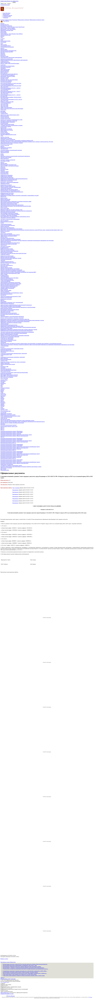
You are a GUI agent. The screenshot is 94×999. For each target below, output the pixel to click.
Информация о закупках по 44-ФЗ (8, 414)
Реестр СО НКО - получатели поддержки (10, 165)
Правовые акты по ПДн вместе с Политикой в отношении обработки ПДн (17, 140)
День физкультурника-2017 (6, 92)
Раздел (9, 3)
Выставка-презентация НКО (7, 51)
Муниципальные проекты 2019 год (8, 458)
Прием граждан (4, 198)
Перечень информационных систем (8, 134)
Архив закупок (4, 418)
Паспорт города (4, 237)
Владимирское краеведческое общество (9, 74)
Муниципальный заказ (5, 411)
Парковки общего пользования (7, 288)
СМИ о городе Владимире (6, 107)
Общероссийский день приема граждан (9, 189)
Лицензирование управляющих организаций (10, 282)
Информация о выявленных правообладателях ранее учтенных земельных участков (19, 329)
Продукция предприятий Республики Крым (10, 242)
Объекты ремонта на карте (6, 267)
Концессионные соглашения (7, 279)
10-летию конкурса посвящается (8, 75)
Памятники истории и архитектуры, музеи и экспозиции (13, 361)
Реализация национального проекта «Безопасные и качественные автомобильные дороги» (20, 462)
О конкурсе (3, 64)
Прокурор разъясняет (5, 200)
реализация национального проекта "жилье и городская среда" (14, 441)
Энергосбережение (5, 276)
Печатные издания (5, 77)
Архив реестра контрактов (6, 417)
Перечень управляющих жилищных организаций (11, 269)
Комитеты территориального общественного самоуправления (14, 60)
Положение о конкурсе (6, 67)
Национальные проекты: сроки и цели (9, 426)
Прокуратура (3, 196)
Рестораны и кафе (4, 366)
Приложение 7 (15, 502)
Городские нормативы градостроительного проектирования (14, 333)
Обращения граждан (7, 15)
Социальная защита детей (6, 354)
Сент (2, 386)
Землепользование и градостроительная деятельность (12, 316)
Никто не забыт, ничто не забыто (8, 28)
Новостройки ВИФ (5, 208)
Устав (2, 39)
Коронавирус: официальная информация (9, 182)
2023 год (2, 429)
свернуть (2, 977)
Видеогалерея (4, 32)
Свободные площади (5, 254)
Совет (2, 135)
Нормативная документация (7, 464)
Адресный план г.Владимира (7, 338)
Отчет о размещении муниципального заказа (10, 415)
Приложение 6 (15, 500)
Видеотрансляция (4, 172)
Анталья (2, 406)
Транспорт (3, 260)
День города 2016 (4, 90)
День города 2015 (4, 86)
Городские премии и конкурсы (7, 350)
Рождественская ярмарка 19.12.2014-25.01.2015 (11, 85)
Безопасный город (5, 173)
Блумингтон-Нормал (5, 387)
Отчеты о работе (4, 132)
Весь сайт (4, 3)
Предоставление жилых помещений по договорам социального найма (16, 201)
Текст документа (16, 487)
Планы (2, 153)
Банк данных (3, 468)
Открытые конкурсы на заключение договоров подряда (13, 271)
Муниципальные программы (7, 221)
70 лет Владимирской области (7, 84)
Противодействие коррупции (7, 177)
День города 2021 (4, 104)
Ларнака (2, 403)
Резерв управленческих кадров (7, 124)
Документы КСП (4, 148)
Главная (2, 19)
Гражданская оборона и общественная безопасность (12, 191)
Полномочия (3, 112)
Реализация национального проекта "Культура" (11, 448)
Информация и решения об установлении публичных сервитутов (15, 319)
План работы (3, 301)
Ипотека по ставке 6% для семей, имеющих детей (11, 209)
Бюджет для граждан (5, 231)
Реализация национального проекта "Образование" (12, 444)
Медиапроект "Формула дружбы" (8, 76)
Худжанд (2, 408)
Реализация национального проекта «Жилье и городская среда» (14, 463)
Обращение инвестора (5, 311)
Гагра (2, 407)
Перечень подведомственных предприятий (10, 268)
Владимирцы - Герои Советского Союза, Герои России (12, 26)
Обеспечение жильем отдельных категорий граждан (12, 204)
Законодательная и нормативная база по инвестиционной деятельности (16, 305)
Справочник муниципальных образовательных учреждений (14, 353)
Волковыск (3, 402)
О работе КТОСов (5, 61)
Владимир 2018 (4, 96)
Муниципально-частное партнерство (9, 313)
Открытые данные (5, 171)
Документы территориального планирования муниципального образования (17, 332)
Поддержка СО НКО (5, 161)
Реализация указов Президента (7, 238)
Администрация (8, 19)
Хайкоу (2, 397)
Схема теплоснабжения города (7, 280)
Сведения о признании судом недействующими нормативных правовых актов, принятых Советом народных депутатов (27, 141)
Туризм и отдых (4, 360)
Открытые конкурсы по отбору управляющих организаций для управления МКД (18, 272)
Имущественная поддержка (7, 252)
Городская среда (4, 266)
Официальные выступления (7, 129)
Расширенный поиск (5, 4)
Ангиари (2, 382)
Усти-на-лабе (3, 394)
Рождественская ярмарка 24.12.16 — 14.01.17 (10, 91)
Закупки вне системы (5, 419)
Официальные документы (23, 19)
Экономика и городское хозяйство (8, 217)
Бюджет (2, 222)
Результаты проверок (5, 133)
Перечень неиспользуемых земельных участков (11, 258)
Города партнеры (4, 378)
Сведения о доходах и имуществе (8, 139)
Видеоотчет (3, 55)
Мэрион (2, 390)
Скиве (2, 392)
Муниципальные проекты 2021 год (8, 443)
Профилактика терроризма (6, 176)
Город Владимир (6, 13)
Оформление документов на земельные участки (11, 322)
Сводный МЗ (3, 412)
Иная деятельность (5, 158)
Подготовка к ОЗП (5, 264)
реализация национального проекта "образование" (12, 438)
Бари (2, 385)
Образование (3, 352)
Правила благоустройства (6, 341)
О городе (2, 38)
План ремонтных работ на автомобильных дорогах (12, 292)
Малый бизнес (6, 14)
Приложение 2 (15, 492)
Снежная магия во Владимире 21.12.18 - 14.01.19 (11, 99)
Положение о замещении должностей (9, 120)
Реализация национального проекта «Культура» (11, 460)
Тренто (2, 384)
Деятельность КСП (5, 152)
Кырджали (3, 395)
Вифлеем (2, 405)
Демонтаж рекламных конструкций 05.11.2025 (11, 296)
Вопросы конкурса (5, 71)
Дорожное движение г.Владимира (8, 287)
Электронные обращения (6, 188)
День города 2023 (4, 106)
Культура (2, 347)
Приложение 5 (15, 498)
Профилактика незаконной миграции (9, 179)
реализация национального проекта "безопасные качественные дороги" (16, 440)
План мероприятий (5, 70)
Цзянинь (2, 398)
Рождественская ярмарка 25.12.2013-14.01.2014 (11, 83)
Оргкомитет (3, 68)
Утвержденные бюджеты (6, 224)
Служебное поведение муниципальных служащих (12, 125)
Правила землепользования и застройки (9, 334)
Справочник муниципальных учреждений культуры (12, 348)
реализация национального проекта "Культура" (11, 433)
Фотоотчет (3, 54)
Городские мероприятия (6, 82)
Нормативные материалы (6, 299)
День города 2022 (4, 105)
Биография (3, 111)
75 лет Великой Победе (6, 102)
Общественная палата (5, 62)
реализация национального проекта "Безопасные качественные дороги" (16, 434)
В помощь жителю (5, 275)
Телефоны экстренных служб (7, 194)
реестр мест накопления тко (7, 265)
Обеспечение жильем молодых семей (9, 203)
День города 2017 (4, 93)
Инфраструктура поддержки (7, 248)
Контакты (3, 52)
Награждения (3, 127)
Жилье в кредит (4, 207)
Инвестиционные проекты (6, 308)
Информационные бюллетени (7, 193)
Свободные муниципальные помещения (9, 251)
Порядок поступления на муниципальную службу (11, 119)
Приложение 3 (15, 494)
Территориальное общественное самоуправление (11, 57)
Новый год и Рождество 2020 (7, 101)
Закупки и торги (4, 409)
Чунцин (2, 399)
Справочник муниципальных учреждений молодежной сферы (14, 372)
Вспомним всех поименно (6, 25)
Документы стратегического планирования (10, 219)
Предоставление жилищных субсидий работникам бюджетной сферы (16, 206)
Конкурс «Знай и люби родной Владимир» (10, 63)
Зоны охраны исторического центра (8, 340)
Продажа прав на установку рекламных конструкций (12, 422)
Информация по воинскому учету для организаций (12, 302)
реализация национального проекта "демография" (11, 439)
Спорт (2, 355)
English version (4, 1)
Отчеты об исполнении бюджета (8, 225)
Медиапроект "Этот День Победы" (8, 29)
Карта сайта (7, 978)
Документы (5, 17)
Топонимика (3, 342)
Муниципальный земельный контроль (9, 324)
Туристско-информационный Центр (8, 369)
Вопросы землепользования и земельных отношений (12, 317)
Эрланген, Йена (4, 379)
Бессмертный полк (5, 24)
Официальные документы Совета (37, 19)
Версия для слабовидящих (12, 1)
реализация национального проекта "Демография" (12, 432)
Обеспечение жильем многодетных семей (10, 202)
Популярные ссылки (5, 962)
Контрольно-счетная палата (7, 143)
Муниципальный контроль (6, 293)
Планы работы (4, 131)
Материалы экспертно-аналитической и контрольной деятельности (15, 156)
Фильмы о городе (4, 78)
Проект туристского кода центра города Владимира (12, 108)
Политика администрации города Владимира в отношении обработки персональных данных (21, 466)
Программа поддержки (6, 246)
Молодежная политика (5, 371)
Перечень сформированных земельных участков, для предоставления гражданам (18, 327)
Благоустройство (4, 289)
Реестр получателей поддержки (7, 249)
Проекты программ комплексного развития (10, 284)
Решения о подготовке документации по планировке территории (15, 335)
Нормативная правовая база (7, 58)
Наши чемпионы (4, 358)
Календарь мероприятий (6, 349)
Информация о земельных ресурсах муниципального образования (15, 321)
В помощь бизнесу (5, 247)
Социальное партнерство (6, 259)
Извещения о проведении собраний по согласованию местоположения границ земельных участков (22, 320)
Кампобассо (3, 383)
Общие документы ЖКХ (6, 290)
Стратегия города (7, 16)
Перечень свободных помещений (8, 257)
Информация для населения (7, 180)
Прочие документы (5, 151)
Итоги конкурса (4, 72)
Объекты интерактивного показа (8, 364)
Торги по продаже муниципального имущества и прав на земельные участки (17, 420)
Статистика (13, 978)
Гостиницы (3, 367)
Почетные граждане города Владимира (9, 79)
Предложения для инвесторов (7, 310)
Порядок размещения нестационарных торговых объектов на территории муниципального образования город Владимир (27, 240)
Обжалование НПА (5, 470)
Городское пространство (6, 368)
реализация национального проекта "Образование (12, 431)
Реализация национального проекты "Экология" (11, 456)
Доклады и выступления (6, 157)
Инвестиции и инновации (6, 233)
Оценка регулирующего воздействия (9, 243)
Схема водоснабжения (5, 281)
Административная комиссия (7, 261)
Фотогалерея (3, 31)
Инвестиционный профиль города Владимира (11, 306)
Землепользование (5, 323)
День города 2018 (4, 98)
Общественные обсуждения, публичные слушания (12, 142)
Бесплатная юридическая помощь (8, 212)
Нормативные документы (6, 147)
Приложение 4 (15, 496)
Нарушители (3, 295)
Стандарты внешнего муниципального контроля (11, 150)
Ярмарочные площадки (6, 241)
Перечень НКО (4, 49)
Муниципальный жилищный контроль (9, 285)
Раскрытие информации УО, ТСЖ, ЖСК (9, 277)
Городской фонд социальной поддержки (9, 213)
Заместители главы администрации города (10, 114)
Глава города (3, 109)
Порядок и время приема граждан (8, 186)
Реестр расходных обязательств (7, 227)
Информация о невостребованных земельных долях (12, 326)
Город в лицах (4, 44)
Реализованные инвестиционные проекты (10, 309)
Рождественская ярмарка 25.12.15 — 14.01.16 (10, 88)
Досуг (2, 365)
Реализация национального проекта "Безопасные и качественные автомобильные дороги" (20, 446)
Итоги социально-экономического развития (10, 234)
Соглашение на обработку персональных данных (11, 465)
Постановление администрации (7, 66)
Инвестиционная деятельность (7, 303)
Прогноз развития (4, 220)
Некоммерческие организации (7, 46)
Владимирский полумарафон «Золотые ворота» (11, 97)
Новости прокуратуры (5, 199)
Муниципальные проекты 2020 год (8, 450)
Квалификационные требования (8, 121)
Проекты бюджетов (5, 226)
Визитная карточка (5, 116)
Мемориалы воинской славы (7, 30)
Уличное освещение (5, 291)
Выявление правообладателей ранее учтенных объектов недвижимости (16, 210)
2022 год (2, 437)
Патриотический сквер (6, 34)
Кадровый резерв (4, 123)
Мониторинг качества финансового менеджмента (11, 228)
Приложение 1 (15, 490)
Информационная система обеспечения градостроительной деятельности (17, 330)
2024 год (2, 428)
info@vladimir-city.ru (5, 992)
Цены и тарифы (4, 274)
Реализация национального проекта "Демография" (12, 445)
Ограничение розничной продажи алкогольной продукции (13, 253)
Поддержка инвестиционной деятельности (10, 314)
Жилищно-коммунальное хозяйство (8, 262)
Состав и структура (5, 117)
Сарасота (2, 389)
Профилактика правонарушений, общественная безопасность (14, 178)
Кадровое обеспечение (5, 118)
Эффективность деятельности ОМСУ (9, 235)
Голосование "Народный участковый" (9, 215)
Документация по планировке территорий (10, 336)
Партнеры (3, 423)
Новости (2, 23)
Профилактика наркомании (7, 175)
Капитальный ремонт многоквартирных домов (11, 283)
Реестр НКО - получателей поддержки (9, 375)
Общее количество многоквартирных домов (10, 273)
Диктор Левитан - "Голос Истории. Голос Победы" (12, 33)
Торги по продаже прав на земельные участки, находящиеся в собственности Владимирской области (23, 421)
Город (2, 37)
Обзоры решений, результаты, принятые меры (11, 187)
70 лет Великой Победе (6, 45)
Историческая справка (5, 40)
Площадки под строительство (7, 255)
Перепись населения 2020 (6, 297)
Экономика (3, 232)
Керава (2, 391)
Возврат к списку (4, 958)
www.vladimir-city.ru (5, 982)
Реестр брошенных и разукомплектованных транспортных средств (15, 216)
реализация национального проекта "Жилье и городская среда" (14, 435)
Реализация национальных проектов (8, 425)
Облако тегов (13, 962)
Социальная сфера (5, 345)
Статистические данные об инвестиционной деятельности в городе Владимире (18, 307)
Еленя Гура (3, 393)
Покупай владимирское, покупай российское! (11, 239)
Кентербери (3, 381)
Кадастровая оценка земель (6, 328)
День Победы (6, 20)
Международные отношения (7, 377)
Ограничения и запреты (6, 126)
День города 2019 (4, 100)
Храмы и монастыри (5, 363)
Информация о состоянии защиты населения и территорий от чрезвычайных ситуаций (20, 195)
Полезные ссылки (4, 56)
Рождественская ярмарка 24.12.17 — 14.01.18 (10, 94)
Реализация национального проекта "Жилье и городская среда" (14, 447)
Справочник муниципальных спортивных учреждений (13, 357)
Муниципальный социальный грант (8, 50)
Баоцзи (2, 400)
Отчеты (2, 155)
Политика (90, 997)
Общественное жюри (5, 69)
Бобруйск (3, 401)
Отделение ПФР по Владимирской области (10, 214)
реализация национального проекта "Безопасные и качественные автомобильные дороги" (20, 453)
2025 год (2, 427)
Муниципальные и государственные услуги (10, 190)
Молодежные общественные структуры (9, 374)
